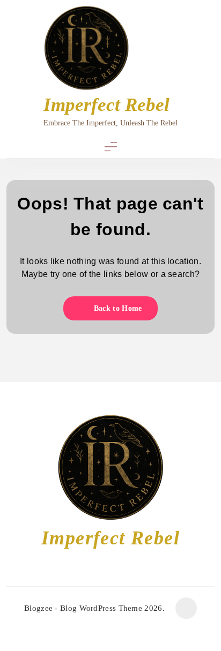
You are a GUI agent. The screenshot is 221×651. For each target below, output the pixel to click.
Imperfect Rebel (106, 104)
